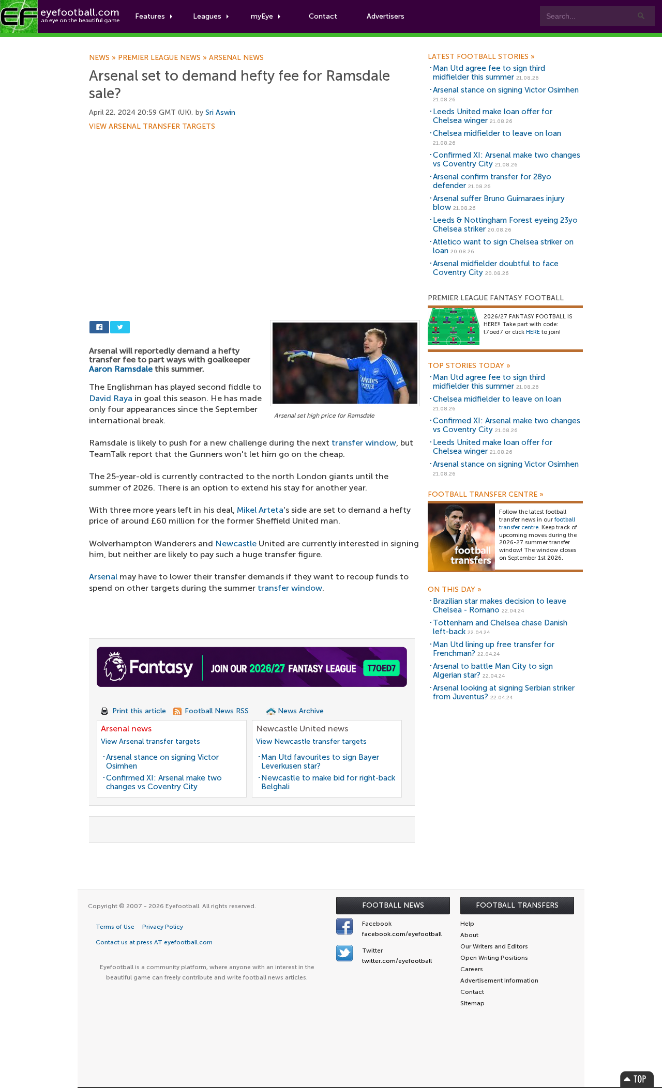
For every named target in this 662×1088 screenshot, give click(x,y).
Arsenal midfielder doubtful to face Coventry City (496, 268)
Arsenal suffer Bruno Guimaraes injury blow (499, 203)
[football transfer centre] (461, 536)
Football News (393, 905)
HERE (533, 332)
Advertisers (385, 16)
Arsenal (103, 576)
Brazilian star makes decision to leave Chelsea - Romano (499, 605)
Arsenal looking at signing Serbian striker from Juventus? (504, 692)
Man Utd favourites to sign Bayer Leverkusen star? (320, 762)
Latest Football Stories (481, 56)
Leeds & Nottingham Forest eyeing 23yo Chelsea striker (505, 225)
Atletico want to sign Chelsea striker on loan (503, 246)
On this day (455, 589)
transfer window (364, 443)
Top (637, 1079)
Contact (323, 16)
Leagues (207, 16)
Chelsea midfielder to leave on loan (497, 133)
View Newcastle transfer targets (311, 741)
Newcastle (236, 543)
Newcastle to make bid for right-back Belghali (328, 782)
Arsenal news (236, 57)
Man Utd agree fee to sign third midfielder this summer (489, 73)
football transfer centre (537, 523)
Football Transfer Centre (486, 494)
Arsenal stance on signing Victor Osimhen (162, 762)
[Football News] (60, 16)
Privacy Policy (162, 926)
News (103, 57)
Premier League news (163, 57)
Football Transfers (517, 905)
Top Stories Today (469, 366)
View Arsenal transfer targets (152, 126)
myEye (262, 16)
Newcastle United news (302, 728)
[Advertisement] (254, 206)
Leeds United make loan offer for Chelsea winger (492, 116)
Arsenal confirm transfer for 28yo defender (492, 181)
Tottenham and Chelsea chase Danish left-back (500, 627)
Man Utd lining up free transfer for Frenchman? (493, 649)
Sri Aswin (220, 112)
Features (150, 16)
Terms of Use (115, 926)
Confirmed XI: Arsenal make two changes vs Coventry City (164, 782)
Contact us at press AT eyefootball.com (154, 942)
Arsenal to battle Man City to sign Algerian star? (493, 671)
